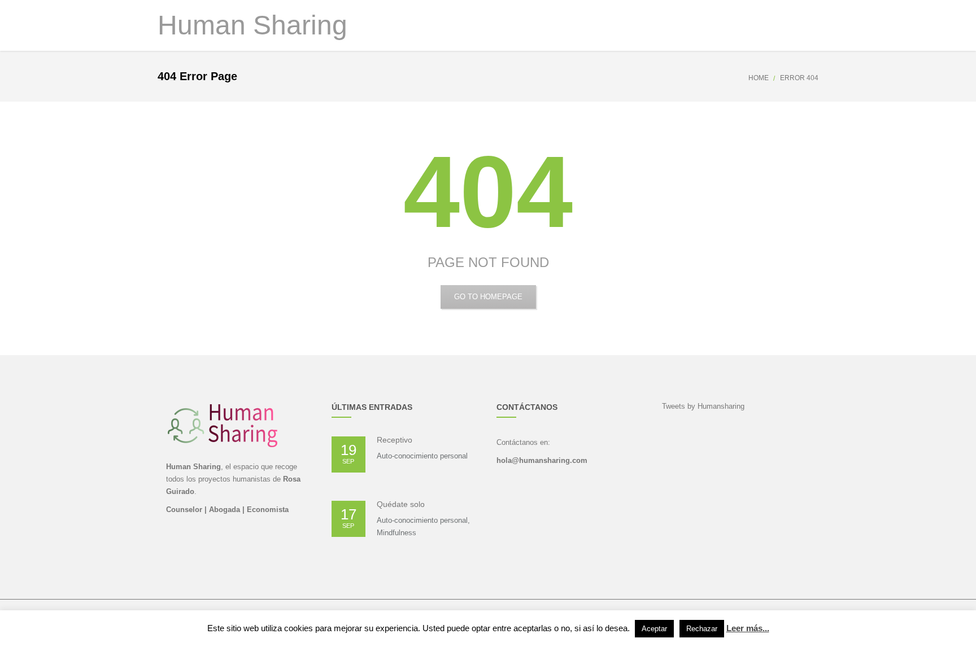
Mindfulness (396, 532)
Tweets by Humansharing (703, 406)
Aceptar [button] (654, 628)
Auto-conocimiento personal (422, 456)
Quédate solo (401, 504)
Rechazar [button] (701, 628)
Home (758, 78)
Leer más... (747, 628)
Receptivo (394, 439)
